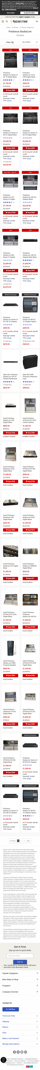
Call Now (11, 1009)
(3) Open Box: (29, 341)
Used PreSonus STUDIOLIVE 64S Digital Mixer (9, 760)
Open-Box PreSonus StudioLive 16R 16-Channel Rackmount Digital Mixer (10, 377)
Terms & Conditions (20, 1061)
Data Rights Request (31, 1059)
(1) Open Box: (7, 162)
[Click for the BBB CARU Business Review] (29, 1067)
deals (21, 17)
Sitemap (19, 1063)
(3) (33, 382)
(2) (33, 80)
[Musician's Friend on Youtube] (22, 1052)
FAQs (4, 1033)
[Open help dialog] (3, 1060)
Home (8, 27)
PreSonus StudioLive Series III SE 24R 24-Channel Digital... (10, 811)
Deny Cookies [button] (11, 13)
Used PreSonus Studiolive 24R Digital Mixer (8, 517)
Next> (28, 841)
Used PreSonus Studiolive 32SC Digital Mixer (9, 469)
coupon (27, 17)
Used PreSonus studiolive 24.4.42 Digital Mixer (9, 711)
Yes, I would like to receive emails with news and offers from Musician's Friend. (20, 966)
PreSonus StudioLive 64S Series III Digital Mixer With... (9, 255)
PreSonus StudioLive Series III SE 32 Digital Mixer (10, 133)
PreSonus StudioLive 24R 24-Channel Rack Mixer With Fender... (30, 255)
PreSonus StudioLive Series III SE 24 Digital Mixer (30, 133)
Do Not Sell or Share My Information (13, 1059)
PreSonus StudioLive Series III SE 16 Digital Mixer (10, 75)
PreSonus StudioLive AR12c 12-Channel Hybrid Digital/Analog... (29, 319)
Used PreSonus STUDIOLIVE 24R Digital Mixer (29, 469)
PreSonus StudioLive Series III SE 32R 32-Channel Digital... (30, 760)
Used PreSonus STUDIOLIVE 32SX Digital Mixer (10, 614)
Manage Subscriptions (10, 1044)
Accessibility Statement (30, 1063)
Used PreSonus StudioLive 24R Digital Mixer (8, 420)
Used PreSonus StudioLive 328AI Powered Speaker (9, 663)
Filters (8, 42)
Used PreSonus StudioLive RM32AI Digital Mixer (30, 566)
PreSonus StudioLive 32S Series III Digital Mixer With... (9, 197)
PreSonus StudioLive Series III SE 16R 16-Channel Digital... (10, 319)
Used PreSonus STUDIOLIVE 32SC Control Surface (29, 420)
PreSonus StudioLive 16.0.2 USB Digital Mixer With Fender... (29, 75)
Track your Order (8, 1016)
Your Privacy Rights (33, 1061)
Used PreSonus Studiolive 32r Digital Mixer (10, 566)
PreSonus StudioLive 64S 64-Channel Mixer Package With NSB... (30, 197)
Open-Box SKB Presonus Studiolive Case (30, 377)
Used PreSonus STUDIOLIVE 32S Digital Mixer (29, 711)
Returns (5, 1027)
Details (9, 100)
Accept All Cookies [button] (29, 13)
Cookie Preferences (10, 9)
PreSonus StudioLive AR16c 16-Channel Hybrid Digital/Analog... (29, 811)
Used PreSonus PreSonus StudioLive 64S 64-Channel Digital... (30, 614)
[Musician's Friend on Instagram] (25, 1052)
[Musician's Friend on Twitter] (18, 1052)
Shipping (5, 1021)
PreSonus (15, 27)
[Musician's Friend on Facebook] (14, 1052)
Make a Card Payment (10, 1038)
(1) (13, 80)
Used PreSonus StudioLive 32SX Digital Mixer (29, 517)
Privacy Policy (20, 3)
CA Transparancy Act (9, 1063)
